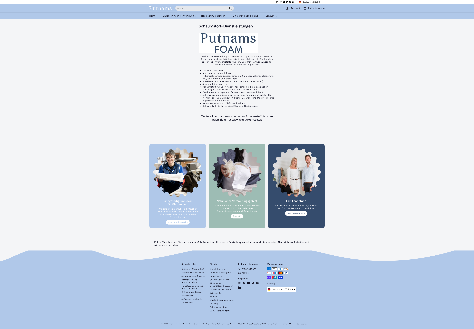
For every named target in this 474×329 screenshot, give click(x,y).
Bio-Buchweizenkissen (192, 272)
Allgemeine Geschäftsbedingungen (221, 284)
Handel (213, 296)
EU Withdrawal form (220, 310)
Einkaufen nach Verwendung (178, 15)
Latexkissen (187, 302)
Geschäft (237, 216)
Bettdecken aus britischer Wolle (189, 281)
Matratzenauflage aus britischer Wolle (192, 287)
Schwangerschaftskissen (193, 276)
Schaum (270, 15)
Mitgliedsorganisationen (222, 300)
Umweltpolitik (217, 276)
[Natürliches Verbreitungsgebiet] (237, 172)
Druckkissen (187, 295)
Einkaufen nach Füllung (246, 15)
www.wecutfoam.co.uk (247, 119)
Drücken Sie (216, 293)
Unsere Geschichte (296, 213)
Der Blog (214, 303)
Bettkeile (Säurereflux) (192, 269)
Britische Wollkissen (191, 292)
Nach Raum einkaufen (213, 15)
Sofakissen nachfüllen (192, 299)
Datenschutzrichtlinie (220, 289)
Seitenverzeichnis (218, 307)
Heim (152, 15)
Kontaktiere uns (217, 269)
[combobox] (204, 8)
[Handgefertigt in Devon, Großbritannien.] (177, 172)
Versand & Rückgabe (178, 222)
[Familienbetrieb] (296, 172)
